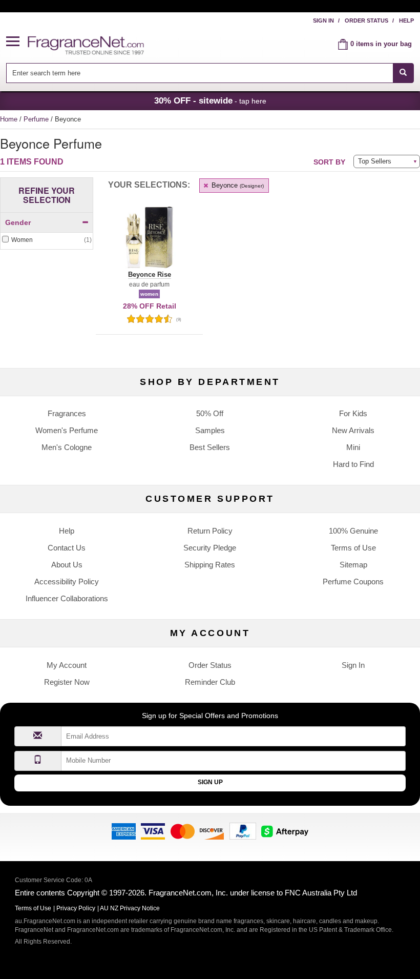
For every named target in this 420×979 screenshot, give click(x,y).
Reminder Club (210, 682)
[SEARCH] (403, 73)
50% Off (209, 413)
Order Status (366, 20)
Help (406, 20)
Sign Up (210, 782)
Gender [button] (18, 222)
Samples (210, 430)
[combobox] (209, 73)
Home (8, 119)
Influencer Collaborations (67, 598)
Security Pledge (209, 547)
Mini (353, 447)
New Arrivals (353, 430)
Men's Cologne (66, 447)
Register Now (67, 682)
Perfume (37, 119)
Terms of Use (353, 547)
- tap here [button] (210, 100)
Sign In (323, 20)
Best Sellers (210, 447)
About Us (66, 564)
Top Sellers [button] (374, 161)
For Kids (353, 413)
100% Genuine (353, 530)
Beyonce (236, 185)
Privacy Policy (75, 908)
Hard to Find (353, 464)
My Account (67, 665)
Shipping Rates (209, 564)
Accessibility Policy (66, 581)
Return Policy (210, 530)
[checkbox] (47, 240)
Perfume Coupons (353, 581)
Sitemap (353, 564)
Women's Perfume (66, 430)
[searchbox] (199, 73)
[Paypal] (242, 830)
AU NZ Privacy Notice (130, 908)
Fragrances (67, 413)
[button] (17, 41)
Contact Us (67, 547)
